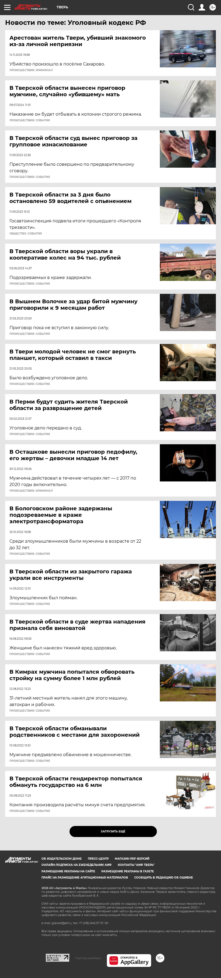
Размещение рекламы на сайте (68, 871)
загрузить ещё (113, 831)
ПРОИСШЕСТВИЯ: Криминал (31, 70)
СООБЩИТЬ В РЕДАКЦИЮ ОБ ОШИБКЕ (163, 877)
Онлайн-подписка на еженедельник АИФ (77, 865)
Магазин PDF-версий (132, 858)
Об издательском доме (62, 858)
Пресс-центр (98, 858)
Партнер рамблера (88, 958)
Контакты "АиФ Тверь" (136, 865)
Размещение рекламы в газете (127, 871)
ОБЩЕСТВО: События (25, 233)
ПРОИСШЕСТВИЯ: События (29, 120)
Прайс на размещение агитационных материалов (85, 877)
